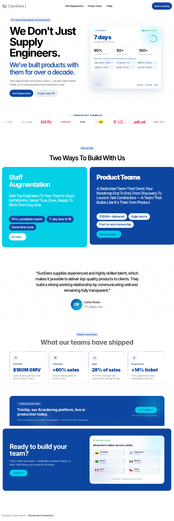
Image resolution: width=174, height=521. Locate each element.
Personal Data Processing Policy (41, 515)
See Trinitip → (146, 410)
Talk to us (18, 473)
